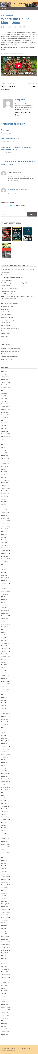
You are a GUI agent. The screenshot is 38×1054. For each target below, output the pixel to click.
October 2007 (4, 947)
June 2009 (4, 893)
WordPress (5, 1051)
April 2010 (4, 866)
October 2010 (4, 849)
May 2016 (3, 667)
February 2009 (5, 904)
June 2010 (4, 860)
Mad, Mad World (5, 314)
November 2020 (5, 521)
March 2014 (4, 738)
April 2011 (3, 833)
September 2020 (5, 526)
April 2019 (4, 572)
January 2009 (4, 906)
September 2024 (5, 415)
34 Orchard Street (5, 269)
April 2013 (4, 768)
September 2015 (5, 689)
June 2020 (4, 534)
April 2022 (4, 474)
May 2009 (3, 895)
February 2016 (5, 675)
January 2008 (4, 939)
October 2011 (4, 817)
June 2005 (4, 1023)
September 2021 (5, 493)
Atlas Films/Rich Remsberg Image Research (12, 277)
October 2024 (4, 412)
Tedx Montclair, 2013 (10, 139)
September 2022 (5, 463)
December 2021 (5, 485)
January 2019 (4, 580)
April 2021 (4, 507)
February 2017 (5, 643)
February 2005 (5, 1031)
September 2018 (5, 591)
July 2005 (3, 1020)
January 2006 (4, 1004)
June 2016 (4, 665)
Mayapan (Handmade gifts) (8, 320)
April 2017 (4, 637)
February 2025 (5, 401)
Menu (6, 8)
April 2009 (4, 898)
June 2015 (4, 697)
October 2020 (4, 523)
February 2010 (5, 871)
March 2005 (4, 1029)
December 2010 (5, 844)
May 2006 (3, 993)
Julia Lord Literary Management (9, 303)
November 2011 (5, 814)
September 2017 (5, 624)
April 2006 (4, 996)
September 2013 (5, 754)
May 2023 (3, 447)
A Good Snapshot (5, 272)
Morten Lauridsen (5, 322)
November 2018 (5, 586)
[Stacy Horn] (19, 4)
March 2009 (4, 901)
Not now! (5, 130)
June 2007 (4, 958)
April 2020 (4, 540)
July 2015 (3, 694)
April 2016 (4, 670)
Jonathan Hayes (5, 301)
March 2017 (4, 640)
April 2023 (4, 450)
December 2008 (5, 909)
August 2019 (4, 561)
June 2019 (4, 567)
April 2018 (4, 605)
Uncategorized (7, 15)
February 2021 (5, 512)
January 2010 (4, 874)
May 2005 (3, 1026)
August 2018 (4, 594)
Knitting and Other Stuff (7, 306)
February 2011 (5, 838)
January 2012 (4, 809)
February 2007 (5, 969)
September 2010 (5, 852)
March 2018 (4, 607)
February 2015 (5, 708)
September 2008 (5, 917)
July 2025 (3, 390)
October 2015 (4, 686)
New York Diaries (5, 325)
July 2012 (3, 792)
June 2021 (4, 501)
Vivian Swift (4, 336)
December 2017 (5, 616)
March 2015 (4, 705)
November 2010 (5, 847)
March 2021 (4, 510)
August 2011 (4, 822)
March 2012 (4, 803)
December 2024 (5, 406)
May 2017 (3, 635)
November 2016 (5, 651)
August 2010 (4, 855)
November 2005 (5, 1010)
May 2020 (3, 537)
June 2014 (4, 730)
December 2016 (5, 648)
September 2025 (5, 387)
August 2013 (4, 757)
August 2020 (4, 529)
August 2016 (4, 659)
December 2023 (5, 434)
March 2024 (4, 428)
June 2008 (4, 925)
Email (22, 205)
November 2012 (5, 781)
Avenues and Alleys (6, 280)
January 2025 (4, 404)
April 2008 (4, 931)
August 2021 (4, 496)
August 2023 (4, 442)
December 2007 (5, 942)
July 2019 (3, 564)
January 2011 (4, 841)
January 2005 (4, 1034)
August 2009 (4, 887)
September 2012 (5, 787)
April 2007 (4, 963)
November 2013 (5, 749)
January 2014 (4, 743)
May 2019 (3, 569)
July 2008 (3, 923)
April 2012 (4, 800)
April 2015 (4, 703)
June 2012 (4, 795)
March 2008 (4, 934)
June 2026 (4, 371)
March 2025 (4, 398)
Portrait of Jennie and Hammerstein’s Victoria (13, 354)
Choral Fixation (5, 283)
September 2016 (5, 656)
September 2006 (5, 982)
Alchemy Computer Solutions (8, 275)
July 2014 (3, 727)
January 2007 (4, 972)
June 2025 (4, 393)
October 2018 (4, 588)
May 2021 (3, 504)
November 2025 (5, 382)
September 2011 (5, 819)
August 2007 (4, 953)
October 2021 (4, 491)
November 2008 (5, 912)
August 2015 (4, 692)
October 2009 (4, 882)
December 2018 (5, 583)
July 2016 (3, 662)
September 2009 (5, 885)
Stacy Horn (10, 27)
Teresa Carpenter (5, 333)
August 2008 (4, 920)
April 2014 (4, 735)
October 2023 (4, 439)
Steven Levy (4, 331)
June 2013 (4, 762)
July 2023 (3, 444)
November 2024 (5, 409)
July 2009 (3, 890)
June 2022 (4, 472)
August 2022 (4, 466)
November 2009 (5, 879)
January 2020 (4, 548)
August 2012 (4, 790)
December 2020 (5, 518)
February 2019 (5, 578)
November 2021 (5, 488)
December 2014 (5, 713)
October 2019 (4, 556)
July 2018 (3, 597)
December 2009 (5, 876)
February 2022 (5, 480)
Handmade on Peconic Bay (8, 291)
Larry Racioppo (5, 309)
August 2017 (4, 626)
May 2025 (3, 396)
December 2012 (5, 779)
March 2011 (4, 836)
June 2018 (4, 599)
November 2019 (5, 553)
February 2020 (5, 545)
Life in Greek (4, 312)
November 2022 (5, 458)
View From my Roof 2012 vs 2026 (10, 351)
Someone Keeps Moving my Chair (10, 328)
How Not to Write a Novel (7, 294)
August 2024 (4, 417)
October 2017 (4, 621)
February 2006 (5, 1001)
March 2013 (4, 771)
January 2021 (4, 515)
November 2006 (5, 977)
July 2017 (3, 629)
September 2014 (5, 722)
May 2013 (3, 765)
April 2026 (4, 374)
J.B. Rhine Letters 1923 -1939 (9, 296)
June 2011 (4, 828)
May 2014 (3, 732)
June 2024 (4, 423)
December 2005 (5, 1007)
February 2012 (5, 806)
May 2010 (3, 863)
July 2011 (3, 825)
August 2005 (4, 1018)
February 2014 (5, 741)
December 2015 (5, 681)
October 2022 (4, 461)
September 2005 (5, 1015)
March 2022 (4, 477)
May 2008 (3, 928)
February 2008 (5, 936)
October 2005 (4, 1012)
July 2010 (3, 857)
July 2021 (3, 499)
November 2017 (5, 618)
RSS (26, 205)
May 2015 (3, 700)
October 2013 (4, 751)
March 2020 (4, 542)
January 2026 (4, 379)
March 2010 (4, 868)
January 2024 (4, 431)
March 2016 (4, 673)
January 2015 (4, 711)
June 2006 (4, 991)
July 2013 (3, 760)
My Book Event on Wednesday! (9, 356)
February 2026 (5, 377)
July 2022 (3, 469)
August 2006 (4, 985)
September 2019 (5, 559)
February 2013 (5, 773)
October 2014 (4, 719)
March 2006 (4, 999)
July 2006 (3, 988)
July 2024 (3, 420)
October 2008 (4, 915)
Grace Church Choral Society (9, 288)
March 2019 (4, 575)
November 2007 (5, 944)
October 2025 (4, 385)
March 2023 (4, 453)
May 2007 (3, 961)
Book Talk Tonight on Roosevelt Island (11, 348)
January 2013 (4, 776)
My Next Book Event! (6, 359)
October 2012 (4, 784)
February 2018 (5, 610)
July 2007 (3, 955)
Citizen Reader (5, 285)
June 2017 (4, 632)
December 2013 (5, 746)
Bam (13, 1051)
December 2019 (5, 550)
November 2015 (5, 684)
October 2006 (4, 980)
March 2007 (4, 966)
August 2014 (4, 724)
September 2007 (5, 950)
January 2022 (4, 482)
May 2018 (3, 602)
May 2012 (3, 798)
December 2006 (5, 974)
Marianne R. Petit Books (7, 317)
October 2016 (4, 654)
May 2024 (3, 425)
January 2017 (4, 646)
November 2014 (5, 716)
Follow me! (15, 205)
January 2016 (4, 678)
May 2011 (3, 830)
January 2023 (4, 455)
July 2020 (3, 531)
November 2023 (5, 436)
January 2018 (4, 613)
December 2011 (5, 811)
